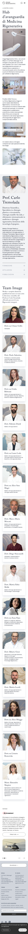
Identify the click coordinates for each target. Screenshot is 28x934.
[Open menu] (25, 3)
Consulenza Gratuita (6, 890)
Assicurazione (4, 895)
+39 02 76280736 (5, 880)
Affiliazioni (7, 270)
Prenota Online (5, 891)
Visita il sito (13, 834)
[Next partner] (24, 858)
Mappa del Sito (5, 899)
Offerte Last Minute (6, 897)
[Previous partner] (19, 858)
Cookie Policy (18, 893)
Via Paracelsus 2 (19, 875)
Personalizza (6, 930)
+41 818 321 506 (19, 880)
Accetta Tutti (22, 930)
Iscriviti (14, 914)
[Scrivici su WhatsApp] (21, 3)
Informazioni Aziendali (21, 895)
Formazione (7, 266)
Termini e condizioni (20, 890)
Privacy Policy (19, 891)
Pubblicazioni (8, 274)
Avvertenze (13, 865)
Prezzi (2, 893)
